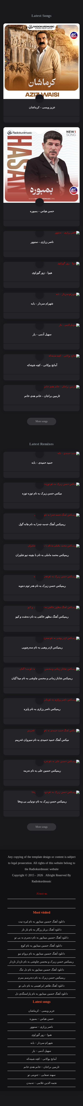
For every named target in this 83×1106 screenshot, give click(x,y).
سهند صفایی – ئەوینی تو (42, 1074)
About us (41, 893)
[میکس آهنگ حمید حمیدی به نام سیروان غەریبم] (53, 730)
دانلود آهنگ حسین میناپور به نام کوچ (41, 945)
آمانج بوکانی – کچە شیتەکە (41, 1058)
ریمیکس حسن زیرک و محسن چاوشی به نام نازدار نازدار (41, 961)
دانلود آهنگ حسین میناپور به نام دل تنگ (41, 969)
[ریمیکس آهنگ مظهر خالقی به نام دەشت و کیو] (54, 607)
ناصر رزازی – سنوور (41, 1026)
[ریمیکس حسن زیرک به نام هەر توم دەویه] (57, 576)
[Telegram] (32, 903)
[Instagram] (24, 903)
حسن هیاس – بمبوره (42, 1018)
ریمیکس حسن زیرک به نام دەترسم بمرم (41, 977)
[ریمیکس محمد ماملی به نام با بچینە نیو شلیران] (54, 545)
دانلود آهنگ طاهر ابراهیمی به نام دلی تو (41, 985)
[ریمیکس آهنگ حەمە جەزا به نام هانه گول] (57, 514)
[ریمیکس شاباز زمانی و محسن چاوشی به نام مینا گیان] (50, 668)
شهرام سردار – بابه (41, 1042)
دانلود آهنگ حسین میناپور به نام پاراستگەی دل (41, 993)
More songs (42, 421)
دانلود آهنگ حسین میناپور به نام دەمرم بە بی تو (41, 937)
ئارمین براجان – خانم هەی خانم (41, 1066)
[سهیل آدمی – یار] (69, 324)
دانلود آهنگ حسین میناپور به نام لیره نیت (41, 921)
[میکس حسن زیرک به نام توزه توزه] (60, 484)
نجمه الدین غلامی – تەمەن (41, 1082)
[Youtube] (40, 903)
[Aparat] (49, 903)
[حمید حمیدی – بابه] (68, 453)
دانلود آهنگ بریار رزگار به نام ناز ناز (42, 929)
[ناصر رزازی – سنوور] (67, 232)
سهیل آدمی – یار (41, 1050)
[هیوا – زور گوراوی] (68, 263)
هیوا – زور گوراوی (41, 1034)
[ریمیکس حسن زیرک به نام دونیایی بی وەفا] (55, 792)
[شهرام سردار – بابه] (68, 294)
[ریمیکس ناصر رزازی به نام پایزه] (61, 699)
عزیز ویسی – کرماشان (41, 1010)
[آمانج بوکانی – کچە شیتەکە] (64, 355)
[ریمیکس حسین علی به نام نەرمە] (61, 761)
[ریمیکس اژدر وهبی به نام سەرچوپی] (59, 638)
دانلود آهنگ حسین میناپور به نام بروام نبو (41, 953)
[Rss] (57, 903)
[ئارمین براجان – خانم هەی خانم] (62, 386)
